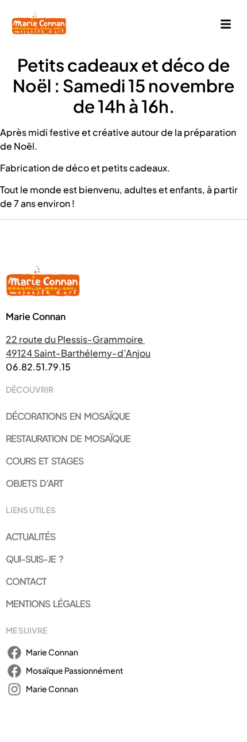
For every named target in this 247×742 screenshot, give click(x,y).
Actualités (30, 536)
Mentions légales (48, 603)
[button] (226, 24)
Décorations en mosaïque (68, 416)
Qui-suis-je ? (34, 559)
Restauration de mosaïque (68, 438)
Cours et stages (44, 461)
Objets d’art (34, 483)
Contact (26, 581)
